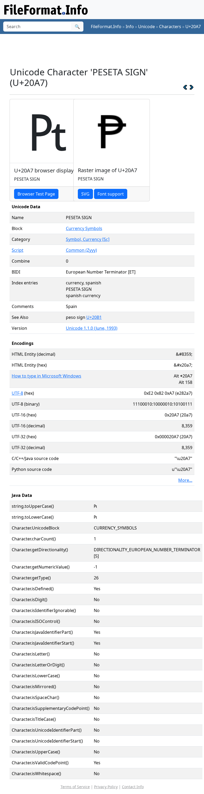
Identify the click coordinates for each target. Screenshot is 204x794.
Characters (170, 26)
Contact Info (133, 786)
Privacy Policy (106, 786)
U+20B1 (94, 317)
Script (17, 250)
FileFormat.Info (106, 26)
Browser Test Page (36, 194)
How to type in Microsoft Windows (46, 376)
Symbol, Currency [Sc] (87, 239)
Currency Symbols (84, 228)
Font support (110, 194)
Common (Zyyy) (81, 250)
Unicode (146, 26)
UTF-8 (17, 393)
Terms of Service (75, 786)
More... (185, 480)
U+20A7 (193, 26)
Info (130, 26)
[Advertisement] (106, 50)
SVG (85, 194)
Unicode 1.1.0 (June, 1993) (91, 328)
